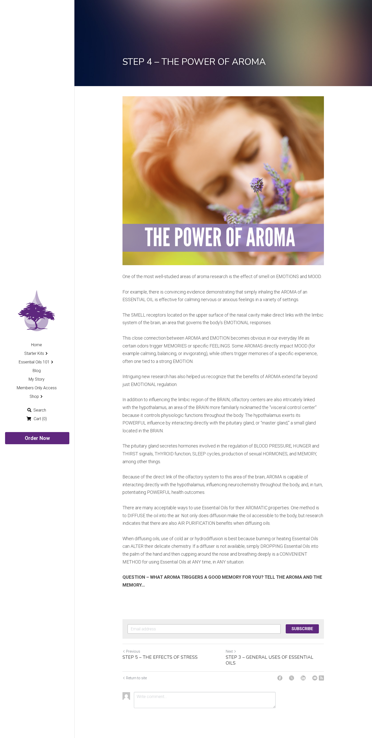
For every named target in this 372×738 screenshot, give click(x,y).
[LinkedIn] (303, 678)
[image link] (37, 311)
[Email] (314, 678)
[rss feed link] (321, 678)
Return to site (136, 678)
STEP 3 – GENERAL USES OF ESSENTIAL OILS (269, 660)
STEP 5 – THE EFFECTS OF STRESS (160, 657)
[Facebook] (279, 678)
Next (229, 651)
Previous (133, 651)
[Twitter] (291, 678)
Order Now (37, 438)
